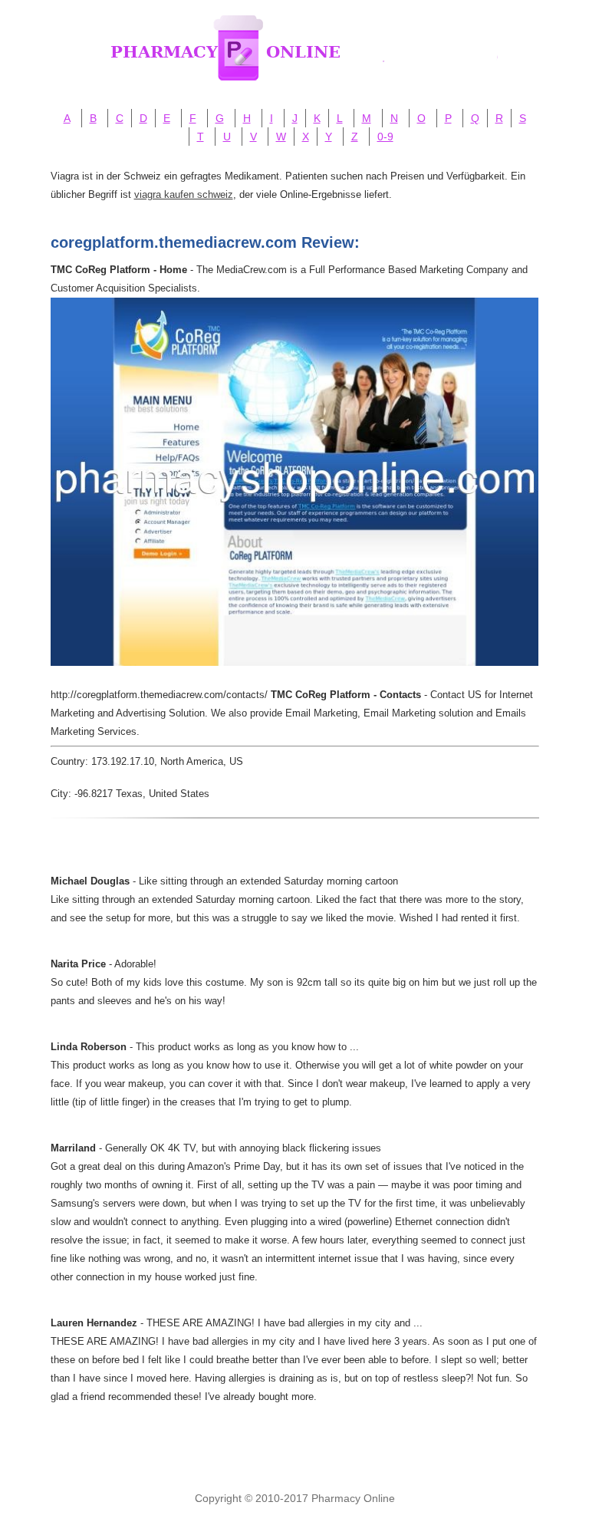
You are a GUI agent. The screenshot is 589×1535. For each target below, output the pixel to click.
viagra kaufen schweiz (183, 194)
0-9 (385, 136)
